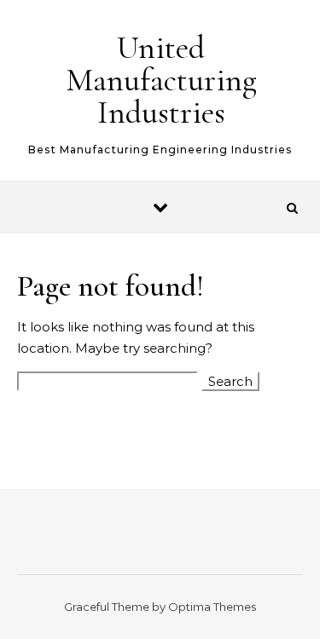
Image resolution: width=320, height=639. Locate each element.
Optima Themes (212, 606)
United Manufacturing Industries (161, 80)
